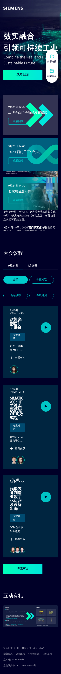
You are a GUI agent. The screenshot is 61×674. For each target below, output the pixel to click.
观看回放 (18, 121)
